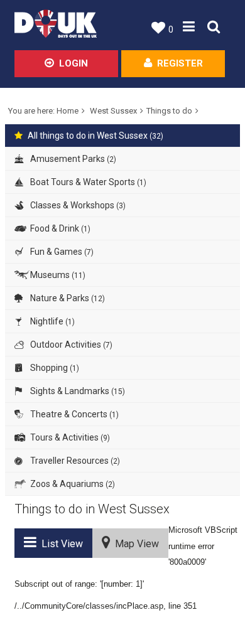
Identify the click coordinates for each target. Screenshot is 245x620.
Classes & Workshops (77, 205)
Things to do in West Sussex (92, 508)
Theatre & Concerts (73, 414)
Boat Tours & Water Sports (87, 182)
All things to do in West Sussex (95, 136)
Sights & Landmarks (76, 391)
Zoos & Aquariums (71, 484)
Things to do (169, 110)
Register (180, 63)
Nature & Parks (66, 298)
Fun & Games (61, 252)
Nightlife (51, 321)
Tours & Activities (69, 437)
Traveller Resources (74, 461)
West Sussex (113, 110)
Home (68, 110)
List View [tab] (59, 544)
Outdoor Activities (70, 344)
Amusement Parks (72, 159)
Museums (56, 275)
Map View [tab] (134, 544)
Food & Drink (59, 228)
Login (73, 63)
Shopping (53, 368)
